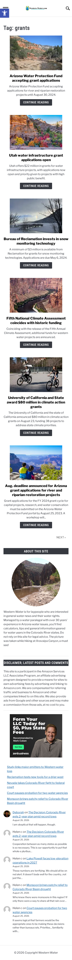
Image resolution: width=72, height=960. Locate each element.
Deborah (18, 812)
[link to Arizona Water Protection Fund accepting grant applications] (36, 53)
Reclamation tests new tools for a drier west (35, 777)
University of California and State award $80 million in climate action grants (36, 402)
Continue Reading (36, 102)
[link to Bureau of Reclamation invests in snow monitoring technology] (36, 216)
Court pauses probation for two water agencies (37, 793)
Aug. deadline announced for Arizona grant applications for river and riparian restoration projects (36, 490)
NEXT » (61, 537)
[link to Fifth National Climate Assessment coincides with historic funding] (36, 295)
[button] (4, 13)
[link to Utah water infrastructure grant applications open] (36, 132)
